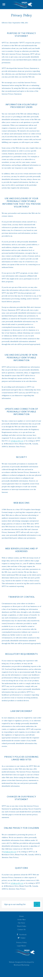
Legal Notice (21, 946)
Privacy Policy (21, 942)
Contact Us (22, 929)
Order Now (21, 920)
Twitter (22, 938)
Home (21, 916)
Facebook (22, 935)
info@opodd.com (17, 441)
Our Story (21, 923)
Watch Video (21, 926)
